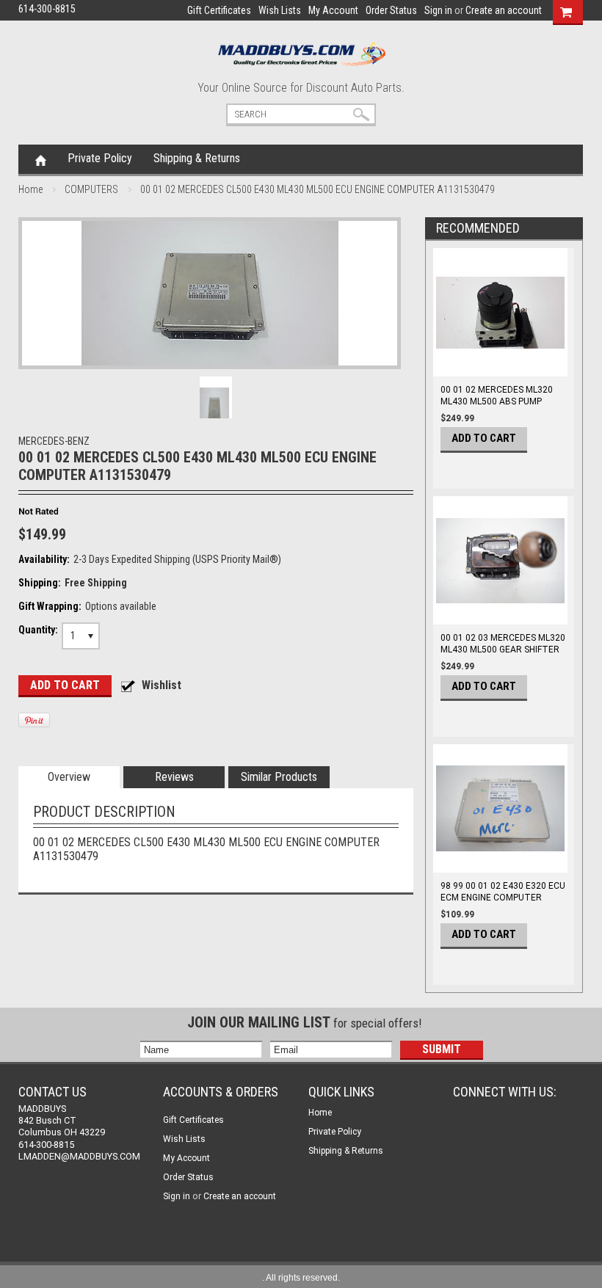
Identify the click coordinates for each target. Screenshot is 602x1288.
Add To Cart (484, 438)
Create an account (503, 10)
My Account (333, 10)
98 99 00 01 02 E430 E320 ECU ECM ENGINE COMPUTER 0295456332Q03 (502, 897)
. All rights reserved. (301, 1278)
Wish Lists (279, 10)
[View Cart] (566, 10)
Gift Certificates (219, 10)
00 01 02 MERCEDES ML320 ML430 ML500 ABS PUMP (496, 396)
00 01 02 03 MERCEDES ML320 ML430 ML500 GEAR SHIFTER (502, 644)
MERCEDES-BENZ (54, 441)
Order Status (391, 10)
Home (40, 159)
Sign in (438, 10)
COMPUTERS (91, 189)
